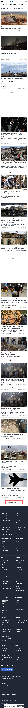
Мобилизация (18, 597)
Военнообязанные (20, 607)
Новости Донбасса (6, 529)
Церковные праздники (21, 620)
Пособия (18, 529)
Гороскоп (18, 576)
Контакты (4, 687)
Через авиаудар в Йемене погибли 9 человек (14, 461)
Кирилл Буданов (6, 631)
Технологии (5, 560)
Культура (18, 586)
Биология (4, 564)
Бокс (17, 543)
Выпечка (18, 648)
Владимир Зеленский (7, 620)
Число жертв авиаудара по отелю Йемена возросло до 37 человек (13, 247)
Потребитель (19, 579)
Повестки (18, 600)
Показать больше (11, 502)
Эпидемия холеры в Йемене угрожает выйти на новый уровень (13, 299)
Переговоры (5, 606)
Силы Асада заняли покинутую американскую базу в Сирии (12, 27)
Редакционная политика (7, 678)
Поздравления (19, 592)
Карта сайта (4, 692)
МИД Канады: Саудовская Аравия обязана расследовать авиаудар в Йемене (13, 380)
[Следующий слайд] (26, 4)
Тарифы (4, 548)
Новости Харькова (6, 515)
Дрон (3, 567)
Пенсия (3, 645)
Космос (4, 562)
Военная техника (6, 612)
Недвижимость (5, 546)
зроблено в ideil (4, 703)
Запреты (18, 627)
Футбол (17, 541)
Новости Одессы (6, 520)
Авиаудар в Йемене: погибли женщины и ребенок (11, 353)
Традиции (18, 624)
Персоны (3, 617)
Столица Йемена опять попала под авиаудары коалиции (13, 52)
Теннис (17, 546)
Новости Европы (6, 576)
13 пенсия (4, 648)
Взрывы (4, 603)
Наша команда (5, 690)
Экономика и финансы (7, 538)
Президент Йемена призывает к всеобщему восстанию (12, 192)
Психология (18, 567)
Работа (17, 515)
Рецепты (17, 645)
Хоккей (17, 548)
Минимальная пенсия (7, 657)
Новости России (6, 581)
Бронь (17, 602)
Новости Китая (5, 586)
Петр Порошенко (6, 634)
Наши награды (5, 685)
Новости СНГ (5, 583)
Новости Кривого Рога (7, 527)
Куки (13, 706)
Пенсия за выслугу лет (7, 659)
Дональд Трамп (6, 622)
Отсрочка (18, 604)
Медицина (18, 522)
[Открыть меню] (2, 1)
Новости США (5, 579)
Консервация (19, 650)
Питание (18, 562)
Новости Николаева (7, 534)
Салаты (18, 657)
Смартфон (4, 569)
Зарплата (18, 513)
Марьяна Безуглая (6, 638)
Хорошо (20, 706)
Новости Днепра (6, 518)
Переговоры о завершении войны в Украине (13, 4)
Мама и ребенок (20, 560)
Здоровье (17, 557)
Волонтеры (4, 610)
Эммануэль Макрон (6, 627)
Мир (2, 574)
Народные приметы (20, 622)
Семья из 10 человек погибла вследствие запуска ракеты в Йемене (11, 134)
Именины (18, 631)
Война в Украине (5, 597)
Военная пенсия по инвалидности (6, 654)
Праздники (17, 617)
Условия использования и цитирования (11, 680)
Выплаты (18, 518)
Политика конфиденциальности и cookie (11, 676)
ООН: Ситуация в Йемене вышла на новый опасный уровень (14, 163)
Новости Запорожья (7, 525)
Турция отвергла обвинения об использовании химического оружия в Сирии (12, 80)
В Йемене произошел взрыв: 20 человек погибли (12, 435)
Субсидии (18, 520)
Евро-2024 (18, 550)
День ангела (19, 629)
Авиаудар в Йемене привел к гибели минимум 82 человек (11, 409)
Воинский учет (19, 609)
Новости (3, 510)
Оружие (4, 608)
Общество (17, 510)
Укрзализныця (5, 553)
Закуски (18, 659)
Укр (26, 1)
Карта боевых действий (5, 601)
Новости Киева (5, 513)
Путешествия (19, 583)
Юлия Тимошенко (6, 636)
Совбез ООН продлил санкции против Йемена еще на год (12, 327)
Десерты (18, 655)
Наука (2, 557)
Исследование (19, 569)
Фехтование (19, 553)
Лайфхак (18, 588)
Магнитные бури (20, 590)
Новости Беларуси (6, 588)
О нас (3, 674)
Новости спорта (19, 538)
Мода (17, 581)
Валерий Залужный (7, 629)
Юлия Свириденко (6, 640)
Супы (17, 652)
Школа (17, 525)
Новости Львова (6, 522)
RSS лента (4, 697)
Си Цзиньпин (5, 624)
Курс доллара (5, 550)
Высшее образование (21, 527)
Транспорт (4, 543)
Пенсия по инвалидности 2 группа (7, 651)
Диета (17, 564)
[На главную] (14, 1)
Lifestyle (17, 574)
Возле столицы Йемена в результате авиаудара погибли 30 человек (13, 490)
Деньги (3, 541)
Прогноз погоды (20, 531)
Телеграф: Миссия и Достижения (9, 694)
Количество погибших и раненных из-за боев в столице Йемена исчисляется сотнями (13, 220)
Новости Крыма (6, 531)
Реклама (4, 683)
